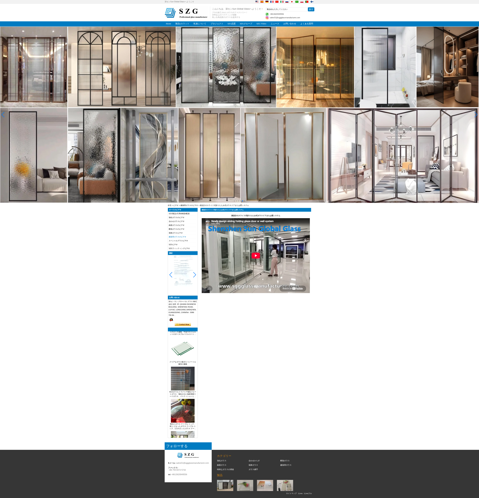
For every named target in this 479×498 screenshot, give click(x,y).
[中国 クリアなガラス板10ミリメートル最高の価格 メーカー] (183, 342)
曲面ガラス (221, 465)
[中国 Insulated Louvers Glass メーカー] (225, 490)
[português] (306, 1)
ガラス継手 (253, 469)
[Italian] (281, 1)
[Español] (261, 1)
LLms (300, 493)
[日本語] (291, 1)
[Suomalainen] (311, 1)
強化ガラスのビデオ (176, 217)
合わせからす (254, 461)
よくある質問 (306, 23)
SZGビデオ (173, 245)
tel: (169, 474)
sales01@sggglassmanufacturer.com (285, 17)
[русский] (286, 1)
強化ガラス (221, 461)
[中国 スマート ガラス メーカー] (285, 490)
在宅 (169, 205)
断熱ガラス (285, 461)
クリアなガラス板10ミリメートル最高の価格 (183, 345)
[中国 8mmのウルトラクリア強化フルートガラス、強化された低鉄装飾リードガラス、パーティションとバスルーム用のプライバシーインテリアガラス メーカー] (183, 372)
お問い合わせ (289, 23)
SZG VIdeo (261, 23)
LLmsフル (308, 493)
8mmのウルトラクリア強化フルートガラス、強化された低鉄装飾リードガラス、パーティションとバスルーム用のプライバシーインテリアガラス (182, 376)
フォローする (177, 446)
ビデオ (176, 205)
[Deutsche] (266, 1)
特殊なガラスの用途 (225, 469)
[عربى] (296, 1)
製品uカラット (182, 23)
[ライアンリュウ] (171, 320)
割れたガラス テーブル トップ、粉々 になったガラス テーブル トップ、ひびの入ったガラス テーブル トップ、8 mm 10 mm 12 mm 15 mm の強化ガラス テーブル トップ (182, 408)
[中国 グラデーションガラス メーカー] (265, 490)
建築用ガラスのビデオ (189, 205)
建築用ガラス (286, 465)
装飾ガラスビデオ (176, 233)
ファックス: (173, 468)
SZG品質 (232, 23)
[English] (256, 1)
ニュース (275, 23)
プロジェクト (217, 23)
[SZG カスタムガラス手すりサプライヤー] (239, 114)
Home (168, 23)
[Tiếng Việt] (276, 1)
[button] (234, 200)
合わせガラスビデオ (176, 221)
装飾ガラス (253, 465)
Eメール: (172, 463)
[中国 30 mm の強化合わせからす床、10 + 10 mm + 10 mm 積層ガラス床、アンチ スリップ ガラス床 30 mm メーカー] (183, 436)
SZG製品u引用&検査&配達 (179, 214)
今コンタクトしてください (183, 324)
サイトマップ (291, 493)
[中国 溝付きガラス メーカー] (245, 490)
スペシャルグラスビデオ (178, 241)
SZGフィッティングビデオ (179, 248)
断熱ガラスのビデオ (176, 229)
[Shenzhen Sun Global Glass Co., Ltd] (186, 17)
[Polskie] (301, 1)
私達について (199, 23)
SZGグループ (246, 23)
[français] (271, 1)
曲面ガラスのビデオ (176, 225)
